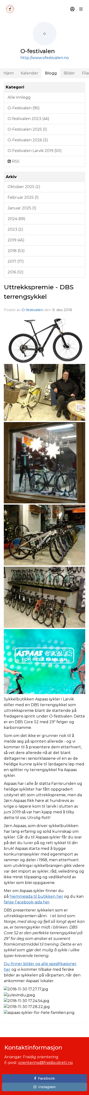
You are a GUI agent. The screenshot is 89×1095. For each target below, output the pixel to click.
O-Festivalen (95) (24, 108)
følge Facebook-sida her (27, 902)
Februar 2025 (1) (23, 197)
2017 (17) (16, 261)
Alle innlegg (19, 97)
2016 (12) (15, 272)
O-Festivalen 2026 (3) (28, 140)
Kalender (29, 73)
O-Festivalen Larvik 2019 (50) (35, 150)
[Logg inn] (72, 9)
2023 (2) (15, 229)
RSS (15, 161)
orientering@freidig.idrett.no (45, 1062)
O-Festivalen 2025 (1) (27, 129)
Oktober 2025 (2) (24, 186)
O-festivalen (32, 310)
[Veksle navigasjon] (81, 9)
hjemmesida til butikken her (36, 896)
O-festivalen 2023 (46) (28, 118)
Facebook (46, 1078)
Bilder (69, 73)
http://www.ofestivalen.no (44, 57)
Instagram (47, 1087)
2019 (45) (16, 240)
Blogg (51, 73)
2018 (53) (16, 250)
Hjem (9, 73)
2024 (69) (16, 218)
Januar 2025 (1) (22, 208)
